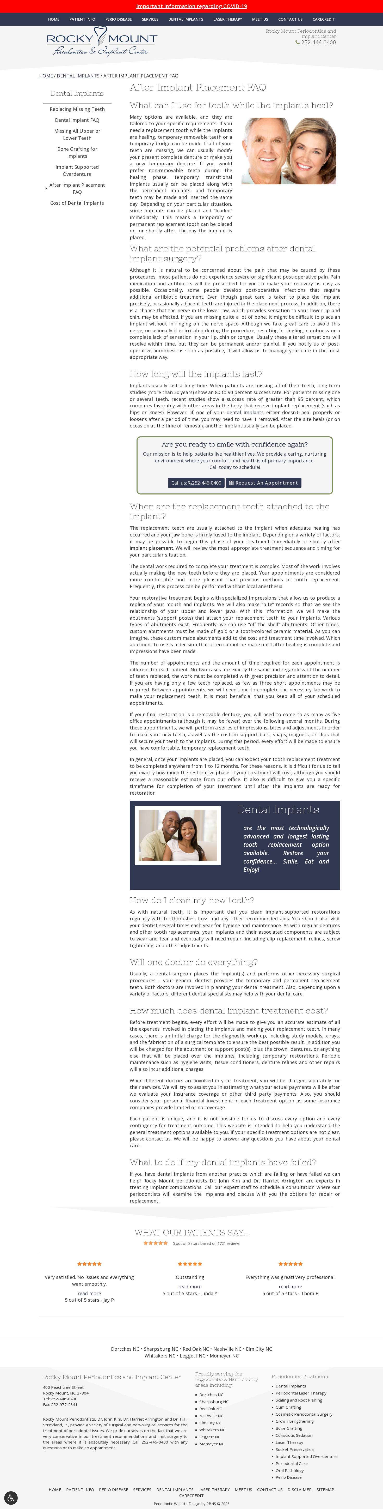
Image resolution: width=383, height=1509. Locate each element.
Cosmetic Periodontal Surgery (304, 1414)
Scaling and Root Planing (299, 1400)
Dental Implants (186, 19)
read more (89, 1293)
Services (150, 19)
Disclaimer (300, 1489)
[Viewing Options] (11, 1498)
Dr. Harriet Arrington (143, 1419)
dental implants (245, 412)
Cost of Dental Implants (77, 203)
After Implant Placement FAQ (77, 188)
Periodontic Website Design (177, 1503)
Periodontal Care (292, 1463)
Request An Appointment (266, 483)
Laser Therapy (227, 19)
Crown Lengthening (295, 1421)
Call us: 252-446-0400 (196, 483)
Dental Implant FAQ (77, 120)
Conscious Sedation (294, 1435)
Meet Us (260, 19)
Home (53, 19)
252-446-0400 (318, 42)
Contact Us (290, 19)
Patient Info (82, 19)
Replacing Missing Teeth (77, 109)
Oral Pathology (290, 1470)
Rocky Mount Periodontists (69, 1419)
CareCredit (324, 19)
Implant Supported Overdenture (77, 170)
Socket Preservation (295, 1449)
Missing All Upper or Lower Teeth (77, 134)
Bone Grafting (289, 1428)
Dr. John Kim (109, 1419)
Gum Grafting (288, 1407)
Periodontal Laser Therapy (301, 1393)
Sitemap (325, 1489)
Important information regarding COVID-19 (191, 6)
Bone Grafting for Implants (77, 152)
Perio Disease (119, 19)
